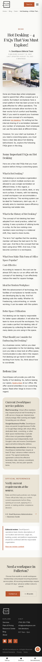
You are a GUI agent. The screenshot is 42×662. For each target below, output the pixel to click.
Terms (25, 652)
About (5, 635)
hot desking (16, 120)
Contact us (13, 594)
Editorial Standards (9, 652)
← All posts (29, 594)
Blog (10, 11)
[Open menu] (37, 4)
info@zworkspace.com (26, 625)
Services (6, 622)
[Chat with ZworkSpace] (38, 649)
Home (5, 11)
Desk (16, 11)
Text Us (29, 4)
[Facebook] (5, 641)
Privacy (19, 652)
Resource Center (9, 628)
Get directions (23, 628)
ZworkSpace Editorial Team (22, 51)
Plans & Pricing (8, 625)
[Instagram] (10, 641)
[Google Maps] (15, 641)
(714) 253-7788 (24, 622)
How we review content (14, 547)
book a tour (17, 383)
